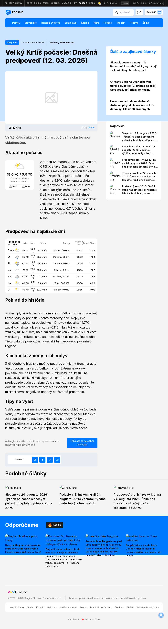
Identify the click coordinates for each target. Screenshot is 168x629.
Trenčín (120, 22)
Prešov (108, 22)
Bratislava (70, 22)
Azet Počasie (16, 607)
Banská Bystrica (50, 22)
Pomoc (83, 607)
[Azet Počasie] (14, 12)
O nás (30, 607)
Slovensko (31, 22)
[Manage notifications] (161, 615)
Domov (16, 22)
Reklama (52, 607)
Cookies (119, 607)
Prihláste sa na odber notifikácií (82, 442)
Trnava (134, 22)
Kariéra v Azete (68, 607)
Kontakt (40, 607)
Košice (85, 22)
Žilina (146, 22)
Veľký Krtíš (12, 42)
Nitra (96, 22)
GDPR (130, 607)
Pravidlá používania (101, 607)
